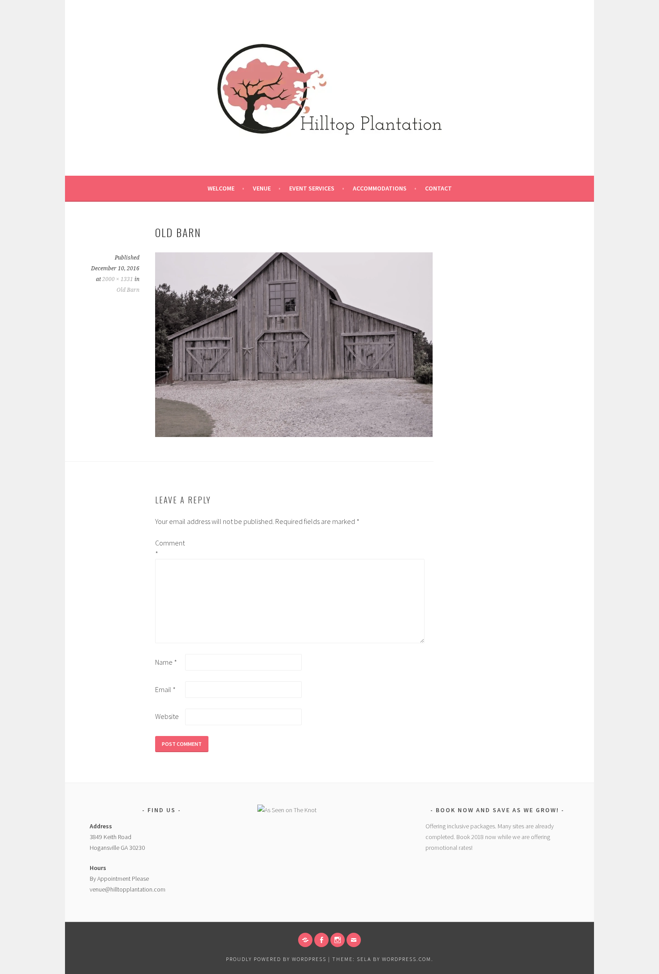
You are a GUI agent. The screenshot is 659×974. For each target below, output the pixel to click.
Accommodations (380, 188)
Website (167, 716)
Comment (169, 548)
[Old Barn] (294, 434)
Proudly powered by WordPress (276, 959)
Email (165, 689)
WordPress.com (406, 959)
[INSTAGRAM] (337, 940)
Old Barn (128, 290)
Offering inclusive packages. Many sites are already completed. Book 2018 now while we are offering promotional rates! (489, 837)
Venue (262, 188)
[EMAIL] (354, 940)
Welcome (221, 188)
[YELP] (305, 940)
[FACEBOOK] (321, 940)
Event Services (311, 188)
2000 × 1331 (117, 279)
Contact (438, 188)
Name (166, 662)
